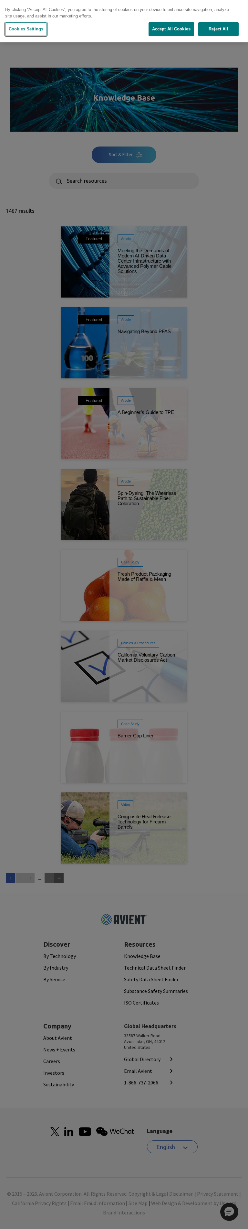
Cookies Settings (26, 29)
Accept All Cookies (171, 29)
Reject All (218, 29)
